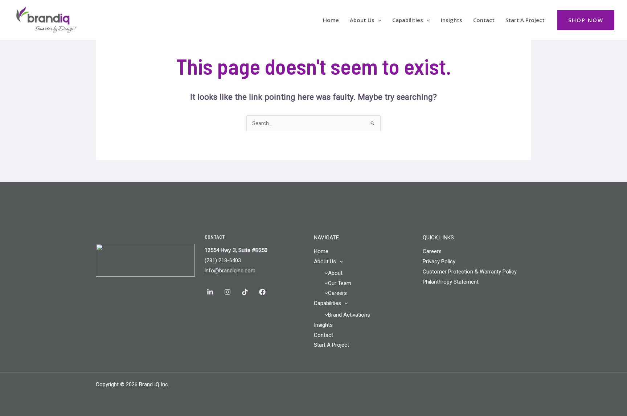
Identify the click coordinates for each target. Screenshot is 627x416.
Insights (451, 20)
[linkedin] (211, 292)
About (335, 273)
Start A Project (525, 20)
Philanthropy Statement (451, 282)
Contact (484, 20)
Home (331, 20)
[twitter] (263, 292)
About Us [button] (362, 20)
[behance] (228, 292)
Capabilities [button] (407, 20)
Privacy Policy (439, 261)
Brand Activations (349, 315)
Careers (337, 293)
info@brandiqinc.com (230, 270)
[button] (377, 20)
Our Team (339, 283)
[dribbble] (246, 292)
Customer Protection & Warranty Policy (470, 271)
